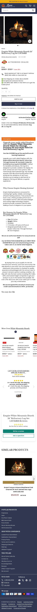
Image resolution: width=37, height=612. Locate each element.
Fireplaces (5, 513)
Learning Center (28, 602)
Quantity (5, 88)
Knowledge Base (7, 564)
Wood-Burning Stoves (8, 525)
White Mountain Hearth (9, 57)
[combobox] (18, 10)
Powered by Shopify (20, 608)
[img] (18, 375)
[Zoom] (29, 41)
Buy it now (18, 104)
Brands (19, 602)
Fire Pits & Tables (7, 518)
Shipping (4, 95)
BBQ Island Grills (6, 520)
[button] (18, 139)
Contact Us (5, 559)
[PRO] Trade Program (8, 569)
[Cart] (30, 5)
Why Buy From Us (7, 561)
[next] (34, 479)
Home (3, 48)
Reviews (4, 566)
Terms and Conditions (8, 542)
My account (5, 571)
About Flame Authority (8, 556)
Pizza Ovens (5, 523)
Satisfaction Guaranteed (9, 537)
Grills (3, 515)
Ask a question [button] (18, 436)
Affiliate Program (7, 549)
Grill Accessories (7, 528)
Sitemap (4, 547)
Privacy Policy (6, 539)
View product (18, 482)
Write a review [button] (18, 431)
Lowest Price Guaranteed (9, 535)
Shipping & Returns (7, 544)
